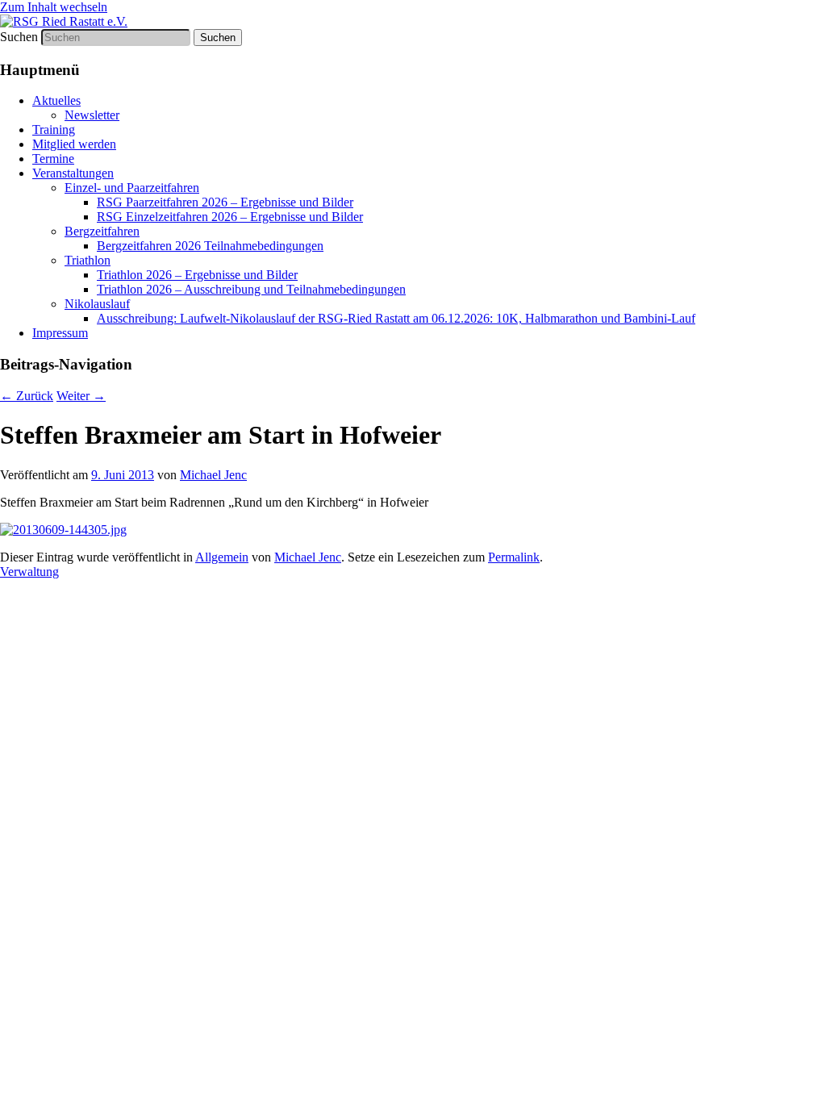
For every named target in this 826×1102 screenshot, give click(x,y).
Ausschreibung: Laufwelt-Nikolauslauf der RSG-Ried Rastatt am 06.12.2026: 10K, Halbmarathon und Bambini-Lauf (396, 318)
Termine (53, 158)
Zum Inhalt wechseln (53, 7)
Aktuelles (56, 100)
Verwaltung (29, 571)
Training (53, 129)
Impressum (60, 333)
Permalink (514, 557)
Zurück (26, 396)
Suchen (19, 37)
